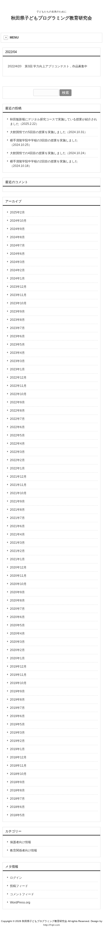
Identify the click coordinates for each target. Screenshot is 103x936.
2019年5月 (17, 724)
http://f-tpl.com (51, 924)
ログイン (16, 877)
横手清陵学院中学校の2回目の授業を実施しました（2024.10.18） (44, 164)
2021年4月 (17, 534)
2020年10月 (18, 584)
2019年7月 (17, 708)
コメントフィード (22, 894)
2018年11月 (18, 765)
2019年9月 (17, 691)
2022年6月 (17, 427)
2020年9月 (17, 592)
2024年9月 (17, 229)
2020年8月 (17, 600)
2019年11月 (18, 675)
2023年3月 (17, 361)
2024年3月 (17, 262)
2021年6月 (17, 526)
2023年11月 (18, 295)
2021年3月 (17, 542)
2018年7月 (17, 798)
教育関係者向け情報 (23, 850)
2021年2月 (17, 551)
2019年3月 (17, 732)
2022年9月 (17, 402)
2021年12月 (18, 476)
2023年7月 (17, 328)
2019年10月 (18, 683)
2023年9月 (17, 311)
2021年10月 (18, 493)
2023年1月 (17, 369)
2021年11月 (18, 485)
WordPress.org (20, 902)
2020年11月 (18, 575)
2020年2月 (17, 650)
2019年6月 (17, 716)
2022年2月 (17, 460)
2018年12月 (18, 757)
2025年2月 (17, 212)
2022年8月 (17, 410)
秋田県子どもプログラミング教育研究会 (51, 18)
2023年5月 (17, 344)
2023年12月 (18, 286)
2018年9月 (17, 782)
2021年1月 (17, 559)
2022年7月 (17, 419)
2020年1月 (17, 658)
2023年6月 (17, 336)
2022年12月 (18, 377)
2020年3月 (17, 642)
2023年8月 (17, 320)
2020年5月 (17, 625)
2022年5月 (17, 435)
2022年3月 (17, 452)
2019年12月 (18, 666)
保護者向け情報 (20, 842)
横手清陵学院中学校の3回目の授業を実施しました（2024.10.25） (44, 143)
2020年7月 (17, 608)
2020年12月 (18, 567)
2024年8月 (17, 237)
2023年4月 (17, 353)
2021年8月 (17, 509)
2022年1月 (17, 468)
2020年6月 (17, 617)
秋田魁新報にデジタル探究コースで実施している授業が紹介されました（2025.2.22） (53, 122)
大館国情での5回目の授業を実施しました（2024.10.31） (48, 132)
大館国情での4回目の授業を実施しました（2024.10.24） (48, 153)
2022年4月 (17, 443)
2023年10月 (18, 303)
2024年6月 (17, 253)
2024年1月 (17, 278)
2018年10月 (18, 774)
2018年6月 (17, 807)
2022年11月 (18, 386)
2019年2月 (17, 741)
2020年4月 (17, 633)
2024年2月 (17, 270)
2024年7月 (17, 245)
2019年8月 (17, 699)
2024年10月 (18, 220)
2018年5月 (17, 815)
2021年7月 (17, 518)
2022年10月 (18, 394)
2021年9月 (17, 501)
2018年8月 (17, 790)
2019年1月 (17, 749)
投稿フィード (19, 886)
